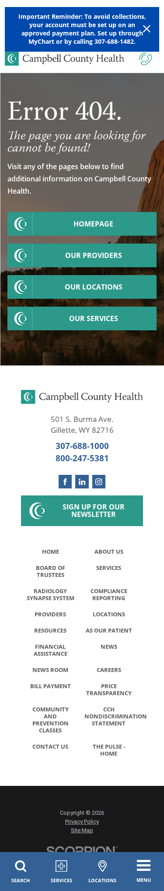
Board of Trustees (50, 571)
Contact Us (50, 746)
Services (108, 568)
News (109, 647)
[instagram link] (99, 481)
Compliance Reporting (109, 594)
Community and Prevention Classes (50, 719)
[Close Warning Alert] (147, 29)
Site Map (82, 830)
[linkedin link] (82, 481)
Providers (50, 614)
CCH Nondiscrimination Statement (111, 716)
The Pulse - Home (109, 749)
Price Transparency (109, 689)
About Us (108, 551)
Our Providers (93, 255)
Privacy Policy (82, 821)
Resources (50, 630)
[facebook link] (65, 481)
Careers (109, 670)
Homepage (93, 224)
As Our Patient (109, 630)
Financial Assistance (50, 650)
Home (50, 551)
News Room (50, 670)
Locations (109, 614)
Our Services (93, 318)
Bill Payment (50, 686)
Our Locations (93, 287)
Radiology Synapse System (50, 594)
